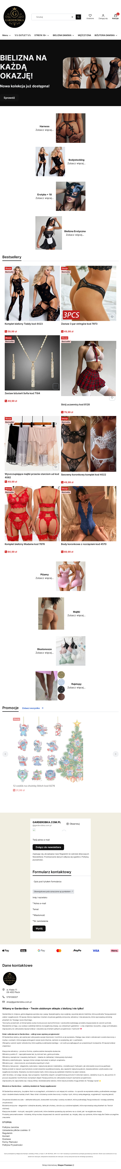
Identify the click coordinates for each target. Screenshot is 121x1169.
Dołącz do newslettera (48, 847)
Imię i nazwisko (40, 897)
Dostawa (6, 1139)
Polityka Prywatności (12, 1145)
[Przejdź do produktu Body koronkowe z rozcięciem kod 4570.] (88, 513)
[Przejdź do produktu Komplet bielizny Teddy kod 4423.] (32, 293)
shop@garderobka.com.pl (19, 1002)
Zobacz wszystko (31, 708)
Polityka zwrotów (10, 1127)
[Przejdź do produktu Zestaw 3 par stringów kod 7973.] (88, 293)
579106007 (12, 997)
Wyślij (39, 928)
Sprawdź (9, 97)
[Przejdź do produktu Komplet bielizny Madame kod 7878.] (32, 513)
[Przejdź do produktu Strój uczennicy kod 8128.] (88, 368)
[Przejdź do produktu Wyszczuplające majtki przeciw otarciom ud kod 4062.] (32, 443)
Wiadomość (39, 915)
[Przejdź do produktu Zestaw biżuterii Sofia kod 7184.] (32, 362)
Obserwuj (75, 823)
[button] (78, 16)
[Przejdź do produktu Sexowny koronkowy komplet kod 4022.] (88, 444)
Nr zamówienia (41, 921)
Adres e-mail (40, 903)
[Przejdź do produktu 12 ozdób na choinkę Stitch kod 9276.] (50, 750)
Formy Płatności (10, 1142)
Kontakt (6, 1136)
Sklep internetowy (57, 1165)
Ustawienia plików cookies (15, 1130)
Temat (36, 909)
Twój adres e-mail (41, 839)
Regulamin (7, 1133)
